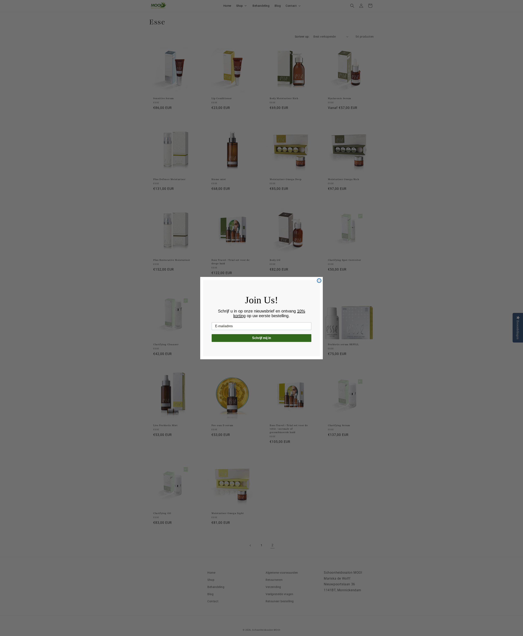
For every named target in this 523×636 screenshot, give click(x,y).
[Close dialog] (319, 281)
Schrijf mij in (261, 338)
